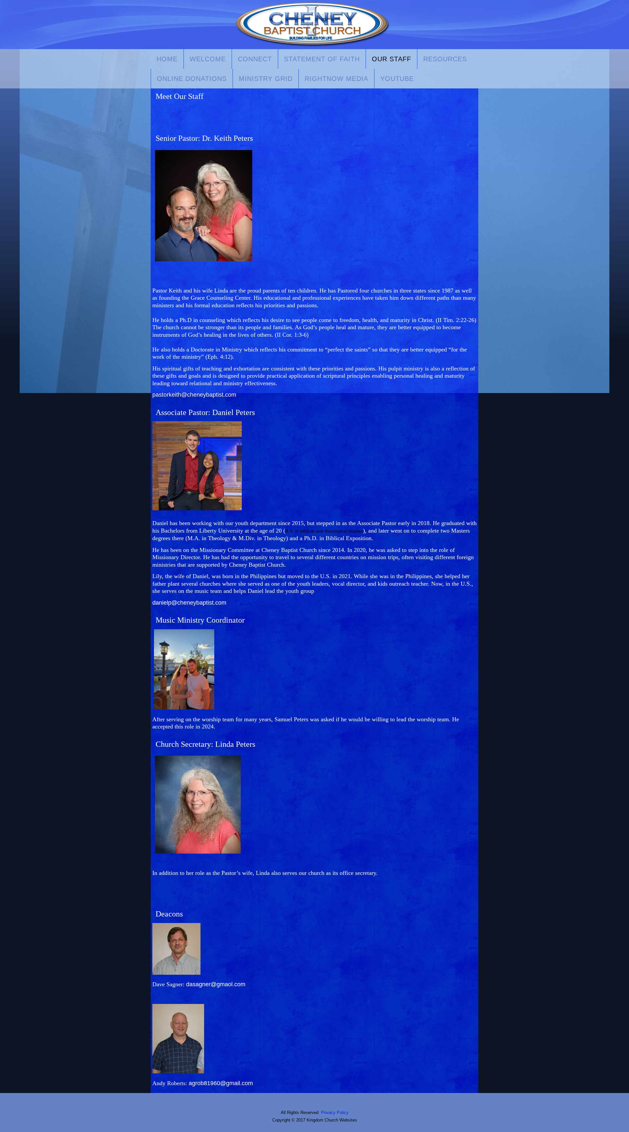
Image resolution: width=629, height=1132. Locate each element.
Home (167, 59)
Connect (255, 59)
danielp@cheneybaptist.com (189, 602)
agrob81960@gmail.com (221, 1083)
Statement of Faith (322, 59)
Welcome (208, 59)
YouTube (397, 78)
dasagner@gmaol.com (215, 984)
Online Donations (192, 78)
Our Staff (391, 59)
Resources (445, 59)
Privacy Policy (335, 1112)
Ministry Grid (266, 78)
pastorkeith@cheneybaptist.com (194, 394)
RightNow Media (336, 78)
